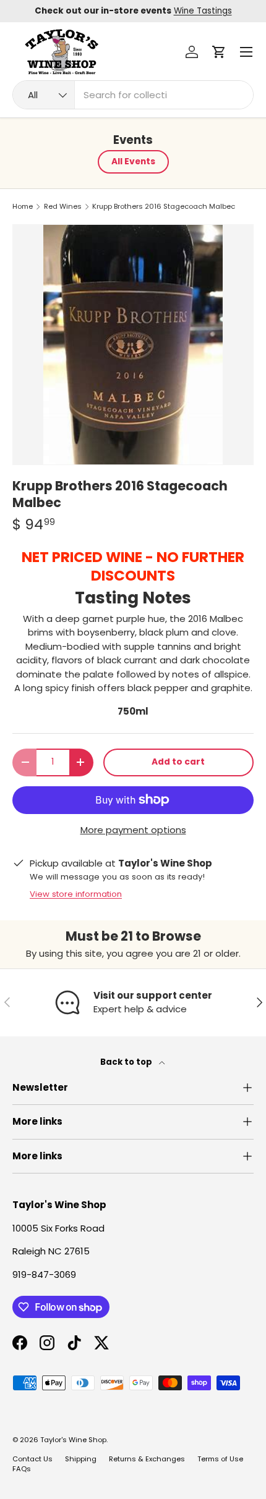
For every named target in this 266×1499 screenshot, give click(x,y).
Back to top (127, 1062)
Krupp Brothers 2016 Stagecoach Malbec (163, 206)
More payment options (133, 829)
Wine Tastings (203, 11)
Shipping (81, 1459)
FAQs (21, 1469)
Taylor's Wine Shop (73, 1440)
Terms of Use (220, 1459)
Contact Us (32, 1459)
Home (22, 206)
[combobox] (133, 95)
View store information (76, 894)
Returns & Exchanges (147, 1459)
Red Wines (63, 206)
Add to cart (178, 762)
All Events (133, 161)
